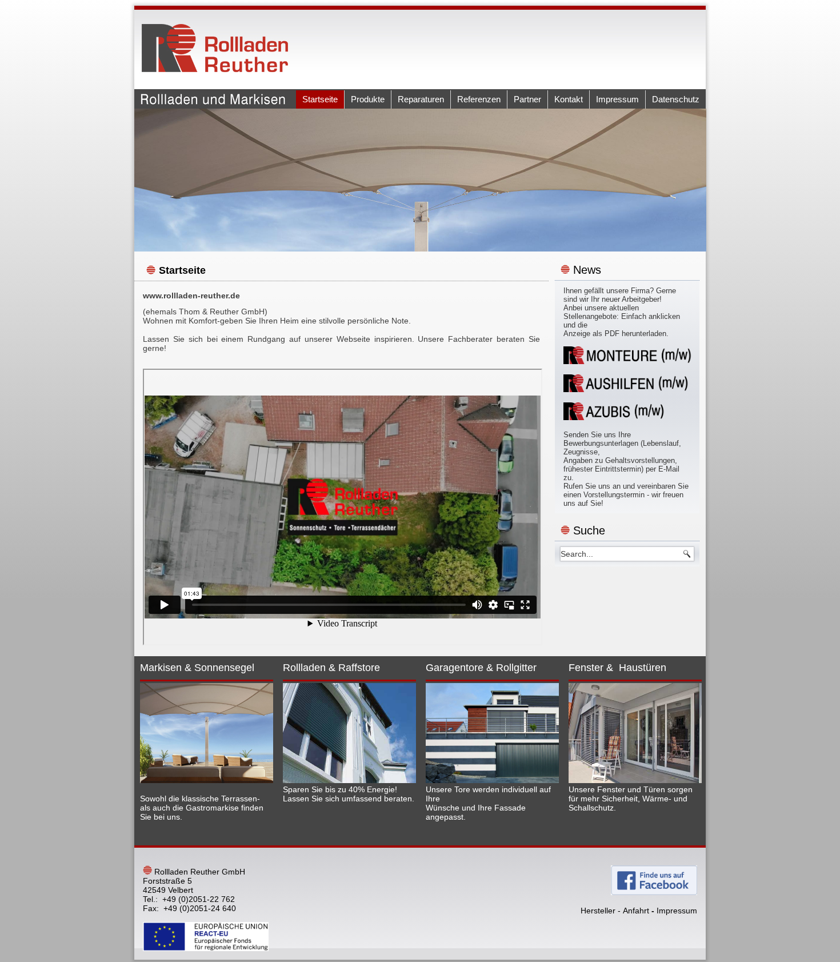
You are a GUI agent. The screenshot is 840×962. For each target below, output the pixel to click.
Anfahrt (636, 910)
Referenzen (479, 99)
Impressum (617, 99)
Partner (527, 99)
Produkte (368, 99)
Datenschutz (675, 99)
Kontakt (568, 99)
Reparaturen (421, 99)
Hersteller (598, 910)
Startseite (320, 99)
